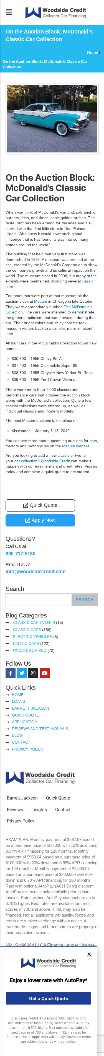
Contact (62, 809)
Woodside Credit (55, 461)
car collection (25, 461)
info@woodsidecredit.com (36, 571)
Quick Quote (58, 798)
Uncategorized (29, 650)
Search (84, 599)
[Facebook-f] (11, 673)
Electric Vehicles (32, 636)
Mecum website (76, 446)
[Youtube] (45, 673)
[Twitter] (22, 673)
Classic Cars (27, 629)
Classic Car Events (34, 622)
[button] (89, 954)
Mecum (40, 301)
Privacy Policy (20, 821)
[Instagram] (33, 673)
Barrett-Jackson (22, 798)
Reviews (15, 809)
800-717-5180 (20, 553)
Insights (39, 809)
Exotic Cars (26, 643)
